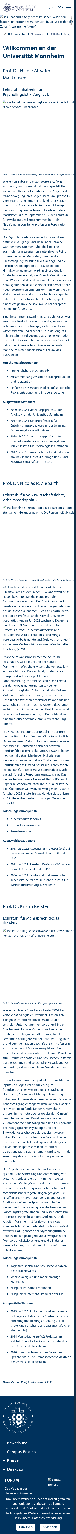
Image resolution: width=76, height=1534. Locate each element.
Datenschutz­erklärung (47, 1518)
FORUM (54, 34)
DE (59, 7)
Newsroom (38, 34)
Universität (5, 34)
